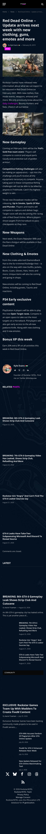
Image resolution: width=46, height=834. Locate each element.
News (8, 49)
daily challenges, (11, 103)
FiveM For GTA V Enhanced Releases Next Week (30, 749)
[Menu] (4, 4)
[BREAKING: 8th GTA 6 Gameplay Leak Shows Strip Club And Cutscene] (23, 403)
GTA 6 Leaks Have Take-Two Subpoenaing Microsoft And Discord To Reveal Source (22, 536)
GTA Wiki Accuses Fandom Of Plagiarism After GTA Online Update (30, 736)
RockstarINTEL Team (23, 792)
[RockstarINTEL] (23, 4)
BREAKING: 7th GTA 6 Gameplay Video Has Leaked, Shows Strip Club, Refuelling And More (22, 458)
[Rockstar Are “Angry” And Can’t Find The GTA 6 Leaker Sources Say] (23, 481)
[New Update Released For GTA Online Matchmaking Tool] (10, 764)
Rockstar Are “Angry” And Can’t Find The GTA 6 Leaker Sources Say (23, 497)
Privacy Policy (23, 794)
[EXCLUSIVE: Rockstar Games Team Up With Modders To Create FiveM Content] (23, 689)
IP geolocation (28, 802)
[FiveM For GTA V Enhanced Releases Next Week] (10, 751)
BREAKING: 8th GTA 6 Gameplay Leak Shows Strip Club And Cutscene (21, 419)
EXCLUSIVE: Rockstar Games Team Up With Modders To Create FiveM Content (20, 708)
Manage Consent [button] (23, 797)
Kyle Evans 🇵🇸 (15, 45)
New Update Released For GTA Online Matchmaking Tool (30, 763)
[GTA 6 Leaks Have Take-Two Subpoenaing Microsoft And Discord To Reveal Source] (23, 518)
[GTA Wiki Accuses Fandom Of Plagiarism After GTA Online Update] (10, 737)
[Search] (42, 4)
